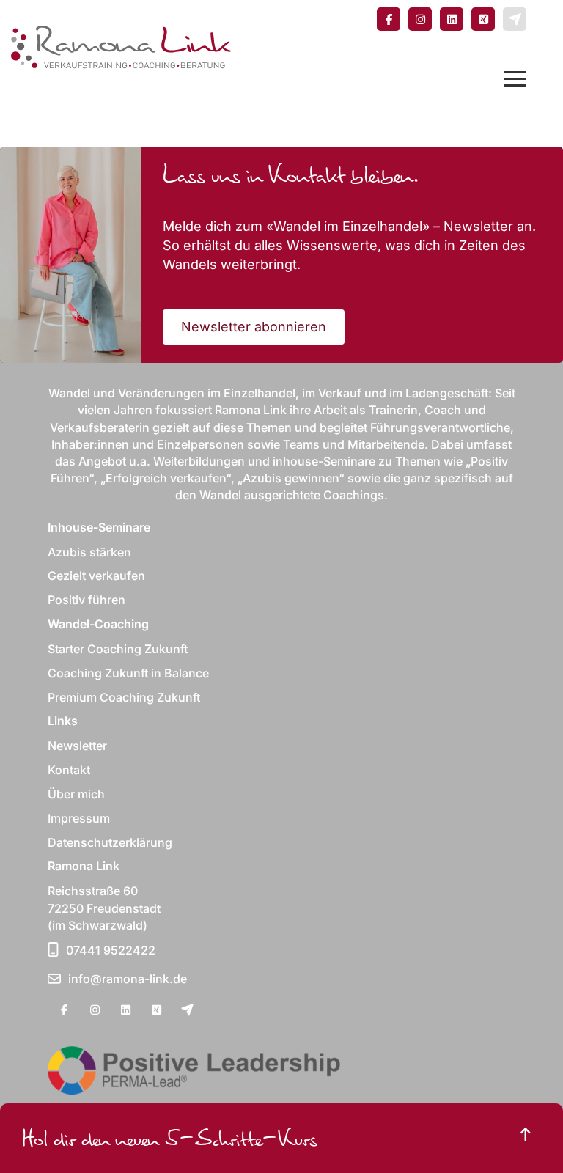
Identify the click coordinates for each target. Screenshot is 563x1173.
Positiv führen (86, 599)
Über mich (76, 794)
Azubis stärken (89, 552)
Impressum (79, 818)
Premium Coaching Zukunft (124, 697)
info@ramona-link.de (127, 978)
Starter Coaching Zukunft (118, 648)
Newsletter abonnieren (253, 326)
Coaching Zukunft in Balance (128, 673)
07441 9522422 (110, 950)
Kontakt (69, 769)
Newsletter (77, 745)
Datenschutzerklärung (110, 842)
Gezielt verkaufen (96, 575)
